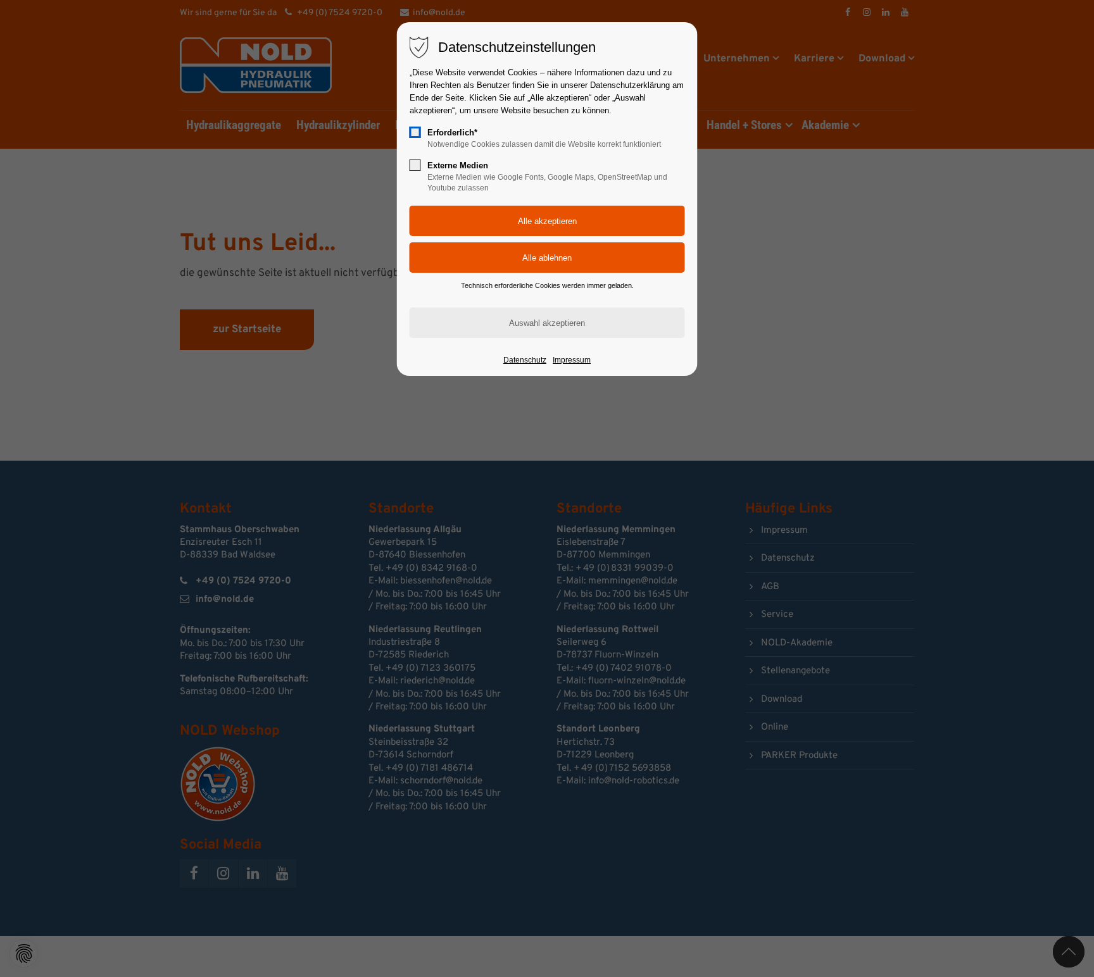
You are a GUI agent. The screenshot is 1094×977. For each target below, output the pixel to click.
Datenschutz (524, 360)
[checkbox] (415, 132)
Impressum (572, 360)
